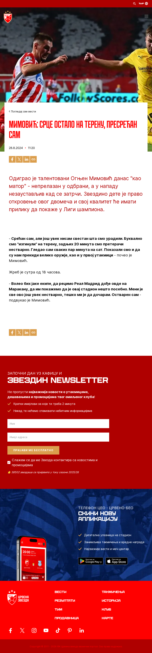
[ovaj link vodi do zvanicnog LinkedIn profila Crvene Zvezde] (82, 630)
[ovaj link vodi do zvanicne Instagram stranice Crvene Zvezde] (34, 630)
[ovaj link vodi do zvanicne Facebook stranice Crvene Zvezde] (10, 630)
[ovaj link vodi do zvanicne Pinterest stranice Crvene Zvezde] (70, 630)
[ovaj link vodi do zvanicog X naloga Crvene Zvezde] (22, 630)
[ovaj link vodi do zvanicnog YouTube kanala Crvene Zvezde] (46, 630)
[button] (146, 17)
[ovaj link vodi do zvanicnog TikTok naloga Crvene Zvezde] (58, 630)
